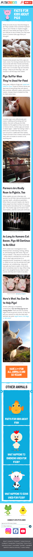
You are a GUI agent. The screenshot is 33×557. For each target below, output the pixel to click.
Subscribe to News (6, 545)
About (4, 541)
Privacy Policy (19, 543)
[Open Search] (21, 2)
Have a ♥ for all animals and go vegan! (16, 371)
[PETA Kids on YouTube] (23, 531)
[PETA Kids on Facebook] (15, 531)
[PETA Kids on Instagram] (8, 531)
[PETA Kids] (9, 2)
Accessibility (16, 545)
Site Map (22, 545)
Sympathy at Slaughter (21, 293)
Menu (27, 2)
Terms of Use (27, 543)
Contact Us (10, 541)
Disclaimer (16, 541)
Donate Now (12, 543)
